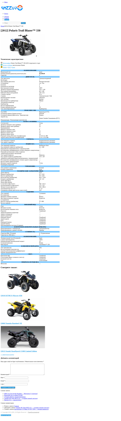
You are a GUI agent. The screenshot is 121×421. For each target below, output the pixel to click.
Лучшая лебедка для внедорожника (15, 397)
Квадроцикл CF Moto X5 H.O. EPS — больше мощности (31, 409)
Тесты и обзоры (7, 65)
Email (3, 381)
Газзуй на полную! (33, 412)
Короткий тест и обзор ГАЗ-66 (13, 395)
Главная (16, 406)
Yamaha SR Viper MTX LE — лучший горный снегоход (21, 398)
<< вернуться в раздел (7, 354)
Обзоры (6, 16)
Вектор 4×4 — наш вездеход (12, 400)
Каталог (6, 20)
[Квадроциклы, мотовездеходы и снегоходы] (13, 10)
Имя (2, 377)
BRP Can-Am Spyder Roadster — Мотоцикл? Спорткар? (21, 393)
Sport (13, 67)
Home (2, 26)
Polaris (5, 67)
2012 (9, 67)
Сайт (2, 384)
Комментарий (5, 374)
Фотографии (6, 63)
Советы (6, 18)
